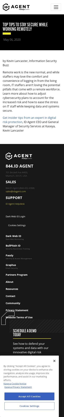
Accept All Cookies (29, 396)
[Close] (54, 361)
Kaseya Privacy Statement (18, 387)
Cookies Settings (17, 225)
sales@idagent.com (16, 191)
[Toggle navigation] (56, 7)
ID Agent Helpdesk (15, 203)
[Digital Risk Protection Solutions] (16, 7)
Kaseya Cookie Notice (15, 383)
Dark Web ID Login (15, 216)
